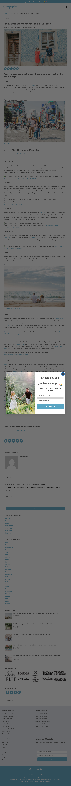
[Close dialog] (63, 374)
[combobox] (49, 395)
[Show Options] (62, 395)
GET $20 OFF (50, 406)
